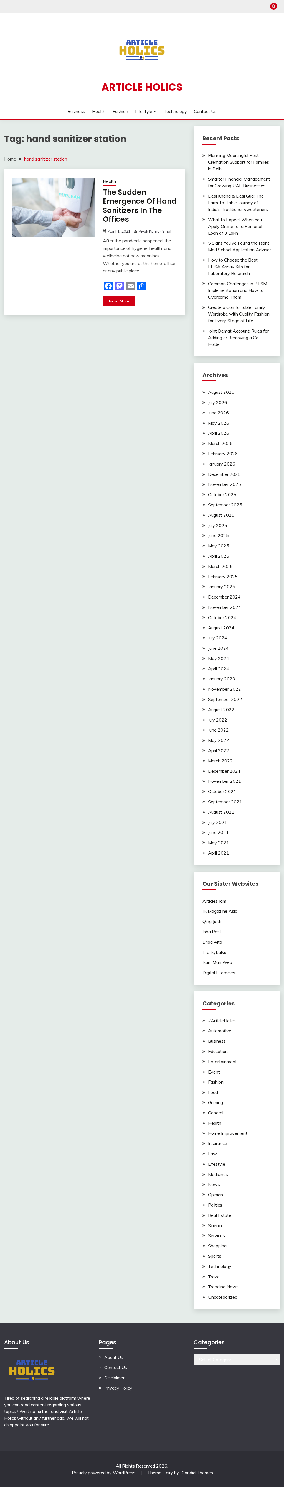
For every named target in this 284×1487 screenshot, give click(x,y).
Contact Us (205, 111)
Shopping (217, 1246)
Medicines (218, 1174)
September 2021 (225, 801)
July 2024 (217, 638)
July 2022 (217, 720)
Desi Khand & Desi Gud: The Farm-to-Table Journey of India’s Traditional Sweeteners (238, 202)
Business (76, 111)
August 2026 (221, 392)
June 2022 (218, 730)
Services (216, 1235)
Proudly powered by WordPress (104, 1472)
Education (218, 1051)
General (215, 1113)
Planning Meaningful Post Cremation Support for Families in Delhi (238, 161)
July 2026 (217, 402)
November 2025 (224, 484)
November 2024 (224, 607)
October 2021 (222, 791)
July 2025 (217, 525)
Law (212, 1153)
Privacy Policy (118, 1388)
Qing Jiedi (211, 921)
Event (214, 1072)
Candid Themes (197, 1472)
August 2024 (221, 628)
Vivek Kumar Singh (155, 231)
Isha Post (211, 931)
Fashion (120, 111)
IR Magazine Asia (219, 911)
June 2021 (218, 832)
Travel (214, 1276)
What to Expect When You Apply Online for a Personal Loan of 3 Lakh (235, 226)
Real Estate (219, 1215)
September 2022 (225, 699)
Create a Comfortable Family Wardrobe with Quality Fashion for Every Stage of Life (239, 313)
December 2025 (224, 474)
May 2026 (218, 423)
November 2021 (224, 781)
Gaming (215, 1102)
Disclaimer (114, 1377)
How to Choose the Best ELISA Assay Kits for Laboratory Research (233, 266)
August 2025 (221, 515)
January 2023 (221, 678)
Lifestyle (143, 111)
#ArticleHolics (222, 1020)
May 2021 (218, 842)
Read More (119, 301)
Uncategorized (222, 1297)
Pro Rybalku (214, 952)
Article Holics (142, 87)
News (214, 1184)
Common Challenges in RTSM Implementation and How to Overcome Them (237, 290)
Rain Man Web (217, 962)
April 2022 (218, 750)
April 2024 (218, 668)
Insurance (217, 1143)
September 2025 (225, 505)
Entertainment (222, 1061)
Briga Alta (212, 942)
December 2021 (224, 771)
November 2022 (224, 689)
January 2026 (221, 464)
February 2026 (223, 453)
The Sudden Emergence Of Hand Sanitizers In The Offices (140, 206)
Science (216, 1225)
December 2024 (224, 597)
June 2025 (218, 535)
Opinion (215, 1194)
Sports (214, 1256)
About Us (113, 1357)
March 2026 (220, 443)
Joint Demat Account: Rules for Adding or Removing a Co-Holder (238, 337)
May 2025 (218, 545)
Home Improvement (227, 1133)
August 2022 (221, 709)
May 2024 (218, 658)
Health (98, 111)
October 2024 (222, 617)
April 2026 (218, 433)
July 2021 (217, 822)
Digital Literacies (218, 972)
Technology (175, 111)
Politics (215, 1205)
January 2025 (221, 586)
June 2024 (218, 648)
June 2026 (218, 412)
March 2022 (220, 761)
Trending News (223, 1286)
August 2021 (221, 812)
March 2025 (220, 566)
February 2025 (223, 576)
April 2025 (218, 556)
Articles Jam (214, 901)
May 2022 (218, 740)
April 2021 (218, 853)
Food (213, 1092)
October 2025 (222, 494)
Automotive (219, 1030)
